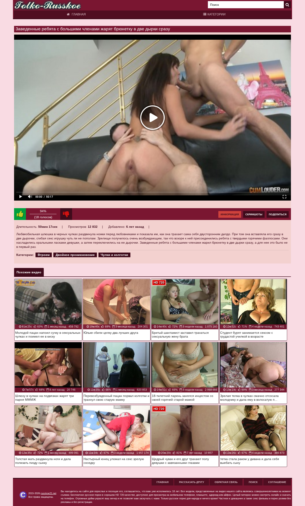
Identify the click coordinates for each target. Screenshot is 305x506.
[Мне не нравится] (66, 214)
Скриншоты (253, 214)
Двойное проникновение (75, 255)
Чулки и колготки (114, 255)
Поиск (253, 482)
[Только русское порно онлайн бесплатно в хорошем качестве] (47, 5)
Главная (78, 14)
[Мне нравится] (20, 214)
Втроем (44, 255)
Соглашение (277, 482)
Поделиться (277, 214)
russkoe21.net (48, 493)
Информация (230, 214)
